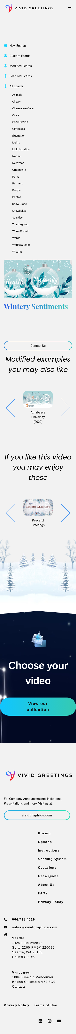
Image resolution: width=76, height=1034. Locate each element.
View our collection (38, 706)
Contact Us (38, 345)
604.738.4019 (23, 919)
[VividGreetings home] (28, 8)
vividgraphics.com (37, 815)
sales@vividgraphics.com (34, 927)
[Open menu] (69, 8)
